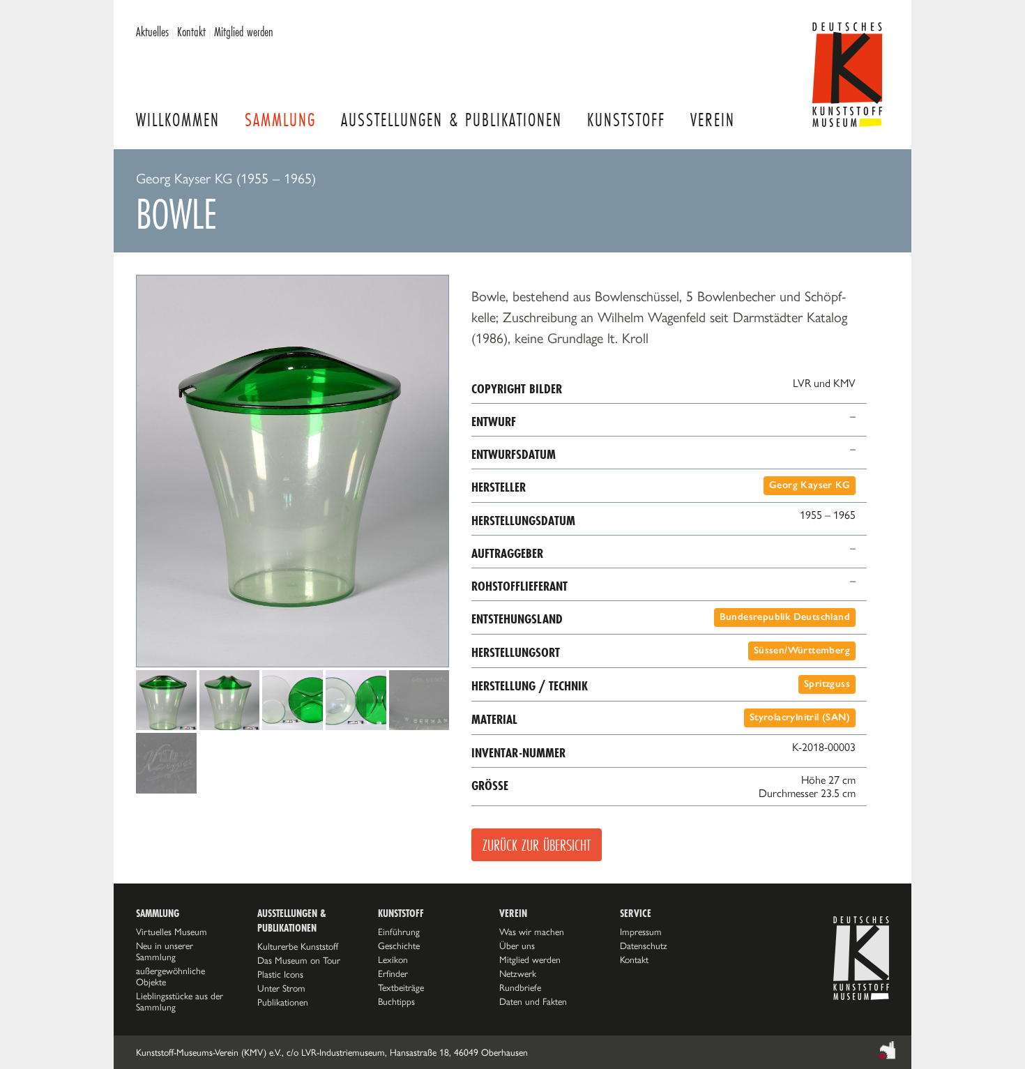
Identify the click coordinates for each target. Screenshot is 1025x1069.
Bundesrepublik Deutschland (785, 617)
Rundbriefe (520, 987)
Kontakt (191, 31)
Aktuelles (152, 31)
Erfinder (393, 973)
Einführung (399, 931)
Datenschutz (643, 945)
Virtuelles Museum (171, 931)
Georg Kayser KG (809, 485)
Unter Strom (281, 988)
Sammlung (280, 119)
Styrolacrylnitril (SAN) (800, 717)
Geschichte (399, 945)
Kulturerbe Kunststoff (297, 946)
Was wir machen (531, 931)
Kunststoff (626, 119)
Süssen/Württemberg (802, 650)
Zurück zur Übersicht (537, 845)
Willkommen (178, 119)
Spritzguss (827, 684)
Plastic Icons (280, 974)
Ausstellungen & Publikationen (451, 119)
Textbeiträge (401, 987)
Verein (712, 119)
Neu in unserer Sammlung (164, 951)
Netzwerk (517, 973)
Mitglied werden (243, 31)
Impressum (641, 931)
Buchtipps (396, 1001)
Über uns (517, 945)
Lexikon (393, 959)
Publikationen (282, 1002)
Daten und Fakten (533, 1001)
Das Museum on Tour (298, 960)
